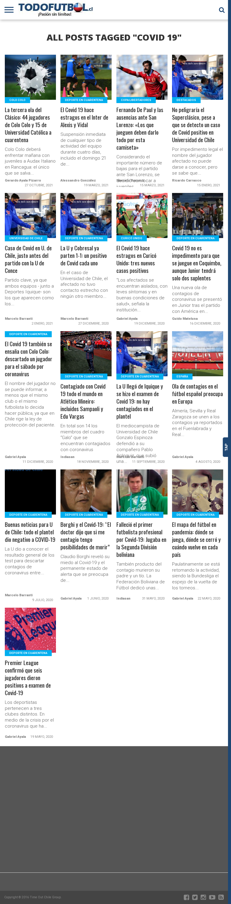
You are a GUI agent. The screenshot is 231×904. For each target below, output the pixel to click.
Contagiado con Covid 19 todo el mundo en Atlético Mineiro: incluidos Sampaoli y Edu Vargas (83, 401)
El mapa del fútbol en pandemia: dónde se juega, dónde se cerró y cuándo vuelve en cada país (196, 539)
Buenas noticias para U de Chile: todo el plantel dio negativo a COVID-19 (30, 532)
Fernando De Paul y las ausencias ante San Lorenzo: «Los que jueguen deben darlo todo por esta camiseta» (139, 128)
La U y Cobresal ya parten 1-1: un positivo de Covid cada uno (83, 255)
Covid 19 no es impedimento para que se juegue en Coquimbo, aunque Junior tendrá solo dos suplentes (196, 263)
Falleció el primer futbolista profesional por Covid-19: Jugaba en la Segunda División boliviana (141, 539)
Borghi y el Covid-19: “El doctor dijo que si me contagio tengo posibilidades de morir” (85, 536)
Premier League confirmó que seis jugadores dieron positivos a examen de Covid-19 (28, 678)
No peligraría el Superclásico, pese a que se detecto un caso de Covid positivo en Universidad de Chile (196, 125)
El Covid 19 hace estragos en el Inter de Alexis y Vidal (84, 117)
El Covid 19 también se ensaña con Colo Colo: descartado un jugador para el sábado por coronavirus (28, 359)
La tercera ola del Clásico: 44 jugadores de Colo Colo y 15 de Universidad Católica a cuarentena (28, 125)
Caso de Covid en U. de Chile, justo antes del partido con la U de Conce (28, 259)
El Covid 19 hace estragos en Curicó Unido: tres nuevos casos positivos (136, 259)
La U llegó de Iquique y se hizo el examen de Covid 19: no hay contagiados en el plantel (139, 401)
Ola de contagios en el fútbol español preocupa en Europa (197, 394)
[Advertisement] (114, 824)
